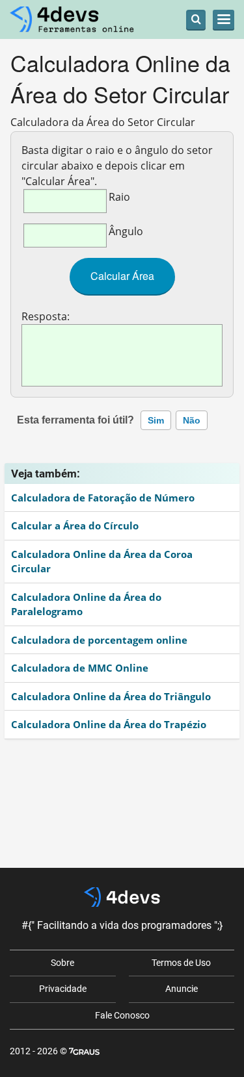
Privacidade (63, 988)
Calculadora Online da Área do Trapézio (108, 724)
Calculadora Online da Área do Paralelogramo (86, 604)
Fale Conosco (122, 1015)
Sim (156, 420)
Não (191, 420)
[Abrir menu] (223, 19)
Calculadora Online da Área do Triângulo (111, 696)
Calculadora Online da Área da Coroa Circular (102, 562)
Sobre (62, 962)
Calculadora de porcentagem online (99, 639)
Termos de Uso (181, 962)
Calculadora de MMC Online (79, 667)
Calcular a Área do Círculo (75, 525)
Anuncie (181, 988)
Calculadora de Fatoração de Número (103, 497)
